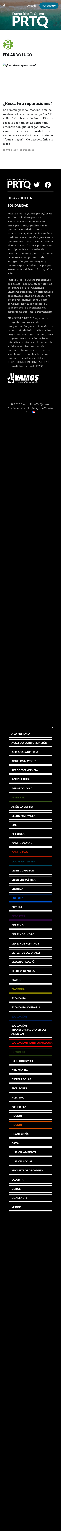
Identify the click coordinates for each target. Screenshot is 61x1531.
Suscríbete (49, 5)
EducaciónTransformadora (31, 1042)
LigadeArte (19, 1197)
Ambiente (18, 797)
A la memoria (20, 733)
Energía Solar (21, 1079)
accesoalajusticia (24, 751)
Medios (16, 1207)
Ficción (16, 1124)
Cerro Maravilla (23, 815)
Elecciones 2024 (22, 1060)
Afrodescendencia (24, 770)
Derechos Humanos (25, 943)
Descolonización (23, 961)
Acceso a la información (29, 742)
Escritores (19, 1088)
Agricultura (20, 779)
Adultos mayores (23, 761)
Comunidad (19, 852)
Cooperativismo (23, 861)
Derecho (17, 925)
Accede (31, 5)
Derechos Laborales (26, 952)
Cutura (16, 907)
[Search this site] (4, 4)
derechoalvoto (23, 934)
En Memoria (19, 1070)
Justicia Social (22, 1161)
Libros (16, 1188)
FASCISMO (17, 1097)
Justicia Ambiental (24, 1152)
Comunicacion (21, 843)
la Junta (17, 1179)
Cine (14, 824)
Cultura (17, 897)
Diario (16, 979)
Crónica (17, 888)
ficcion (16, 1115)
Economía (18, 998)
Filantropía (20, 1133)
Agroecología (21, 788)
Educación (19, 1016)
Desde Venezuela (23, 970)
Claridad (18, 834)
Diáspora (18, 989)
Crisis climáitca (22, 870)
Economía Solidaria (25, 1007)
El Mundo (18, 1051)
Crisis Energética (23, 879)
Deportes (18, 916)
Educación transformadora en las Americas (28, 1029)
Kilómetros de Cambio (27, 1170)
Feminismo (18, 1106)
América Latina (22, 806)
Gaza (15, 1143)
